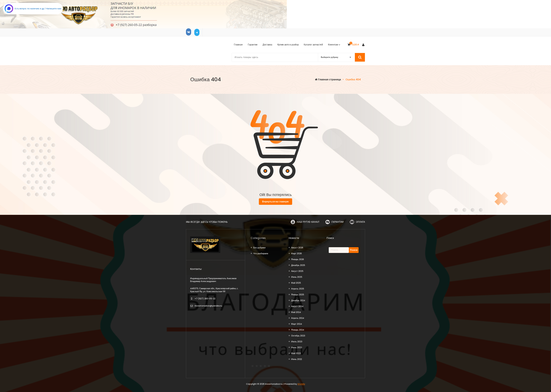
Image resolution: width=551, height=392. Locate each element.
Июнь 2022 (296, 359)
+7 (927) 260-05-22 (205, 298)
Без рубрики (259, 247)
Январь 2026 (297, 259)
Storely (301, 383)
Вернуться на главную (275, 201)
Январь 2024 (297, 329)
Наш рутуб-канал (308, 222)
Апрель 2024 (297, 318)
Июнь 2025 (296, 276)
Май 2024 (296, 312)
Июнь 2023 (296, 347)
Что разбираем (260, 253)
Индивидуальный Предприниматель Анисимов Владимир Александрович (213, 280)
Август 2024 (297, 306)
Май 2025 (296, 282)
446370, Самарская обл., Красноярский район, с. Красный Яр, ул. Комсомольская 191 (214, 290)
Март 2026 (296, 253)
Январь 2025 (297, 294)
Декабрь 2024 (298, 300)
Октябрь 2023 (298, 335)
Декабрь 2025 (298, 265)
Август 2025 (297, 271)
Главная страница (329, 79)
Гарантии (337, 222)
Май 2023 (296, 353)
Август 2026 (297, 247)
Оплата (360, 222)
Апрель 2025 (297, 288)
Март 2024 (296, 323)
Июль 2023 (296, 341)
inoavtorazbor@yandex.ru (208, 305)
